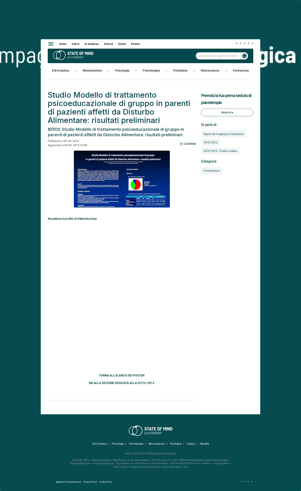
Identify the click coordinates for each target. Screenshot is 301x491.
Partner (135, 44)
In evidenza (92, 44)
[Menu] (51, 44)
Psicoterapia (151, 70)
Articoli (108, 44)
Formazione (241, 70)
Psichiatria (180, 70)
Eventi (122, 44)
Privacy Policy (90, 482)
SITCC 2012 (210, 142)
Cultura (191, 443)
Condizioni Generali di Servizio (144, 467)
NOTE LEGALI (120, 467)
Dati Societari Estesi (172, 467)
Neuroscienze (210, 70)
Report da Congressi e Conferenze (224, 134)
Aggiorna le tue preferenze (68, 482)
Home (63, 44)
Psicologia (122, 70)
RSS (186, 467)
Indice (75, 44)
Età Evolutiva (60, 70)
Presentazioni (211, 170)
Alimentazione (92, 70)
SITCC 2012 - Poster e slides (220, 151)
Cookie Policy (105, 482)
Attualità (204, 443)
